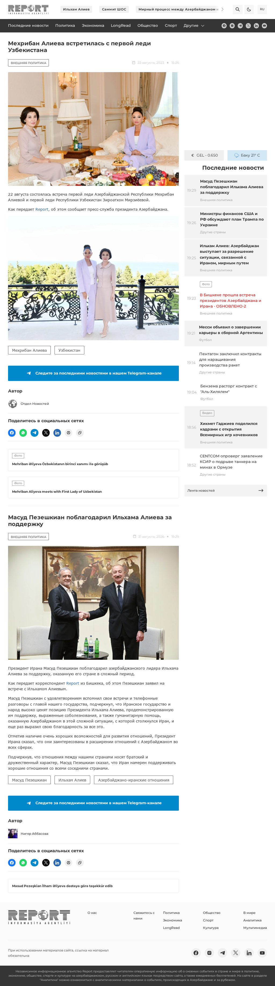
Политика (171, 913)
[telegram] (240, 25)
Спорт (208, 920)
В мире (249, 913)
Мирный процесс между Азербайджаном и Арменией (189, 9)
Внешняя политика (28, 63)
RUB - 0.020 (207, 155)
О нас (92, 913)
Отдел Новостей (35, 404)
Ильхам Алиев (76, 9)
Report (41, 209)
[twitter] (248, 25)
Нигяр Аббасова (34, 834)
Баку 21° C (250, 155)
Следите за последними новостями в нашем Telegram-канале (98, 373)
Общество (211, 913)
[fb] (224, 25)
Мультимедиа (255, 928)
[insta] (232, 25)
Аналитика (252, 920)
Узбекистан (69, 350)
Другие (191, 25)
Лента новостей (201, 490)
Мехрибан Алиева (29, 350)
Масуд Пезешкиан (29, 780)
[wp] (23, 432)
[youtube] (264, 25)
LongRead (171, 928)
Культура (211, 928)
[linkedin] (256, 25)
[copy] (80, 432)
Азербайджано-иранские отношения (133, 780)
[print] (68, 432)
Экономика (172, 920)
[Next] (219, 9)
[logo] (28, 9)
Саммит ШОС (114, 9)
